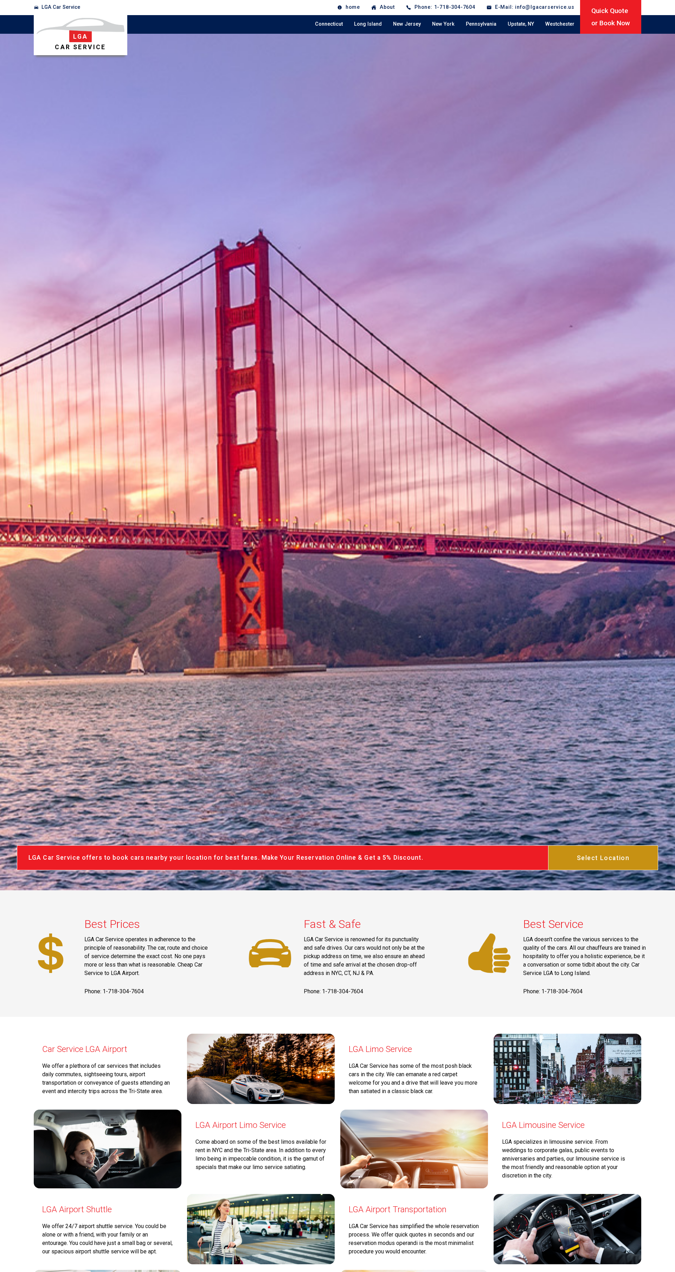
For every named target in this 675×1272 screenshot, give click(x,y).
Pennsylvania (481, 24)
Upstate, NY (521, 24)
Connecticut (329, 24)
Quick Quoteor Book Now (610, 17)
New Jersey (407, 24)
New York (443, 24)
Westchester (559, 24)
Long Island (368, 24)
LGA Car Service (60, 7)
